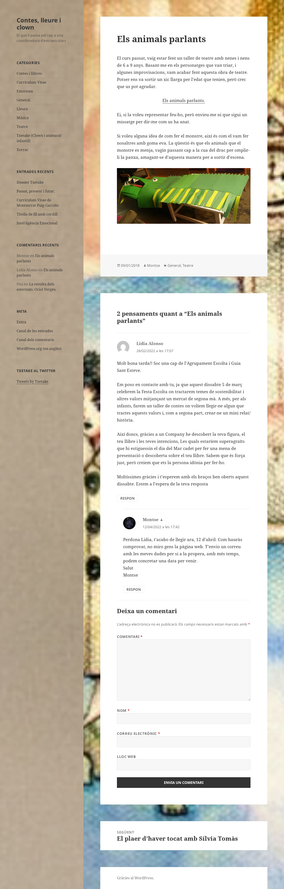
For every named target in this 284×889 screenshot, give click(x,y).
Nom (123, 710)
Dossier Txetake (30, 182)
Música (23, 117)
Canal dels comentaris (35, 339)
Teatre (22, 126)
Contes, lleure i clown (39, 23)
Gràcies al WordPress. (135, 877)
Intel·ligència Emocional (37, 223)
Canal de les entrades (35, 330)
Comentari (130, 636)
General (23, 100)
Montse (153, 265)
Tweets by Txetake (32, 381)
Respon (127, 498)
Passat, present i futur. (36, 191)
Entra (21, 322)
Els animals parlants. (183, 100)
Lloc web (126, 756)
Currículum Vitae (31, 82)
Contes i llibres (29, 73)
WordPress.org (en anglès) (39, 348)
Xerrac (22, 149)
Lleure (22, 108)
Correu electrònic (138, 733)
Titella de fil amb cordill (37, 214)
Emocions (25, 91)
